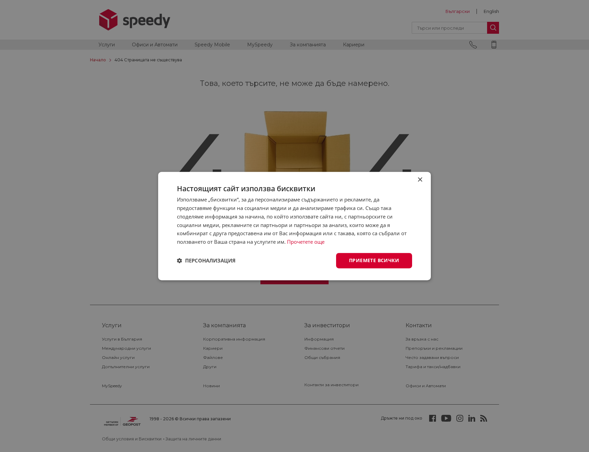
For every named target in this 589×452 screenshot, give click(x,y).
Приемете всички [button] (374, 260)
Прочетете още (305, 241)
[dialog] (294, 226)
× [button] (419, 179)
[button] (206, 260)
